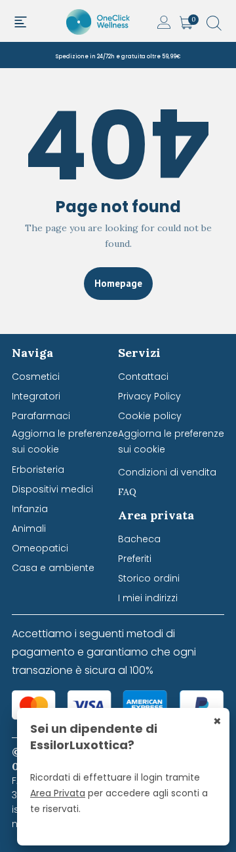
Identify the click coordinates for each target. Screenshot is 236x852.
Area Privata (57, 793)
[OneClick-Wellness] (99, 21)
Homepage (118, 283)
